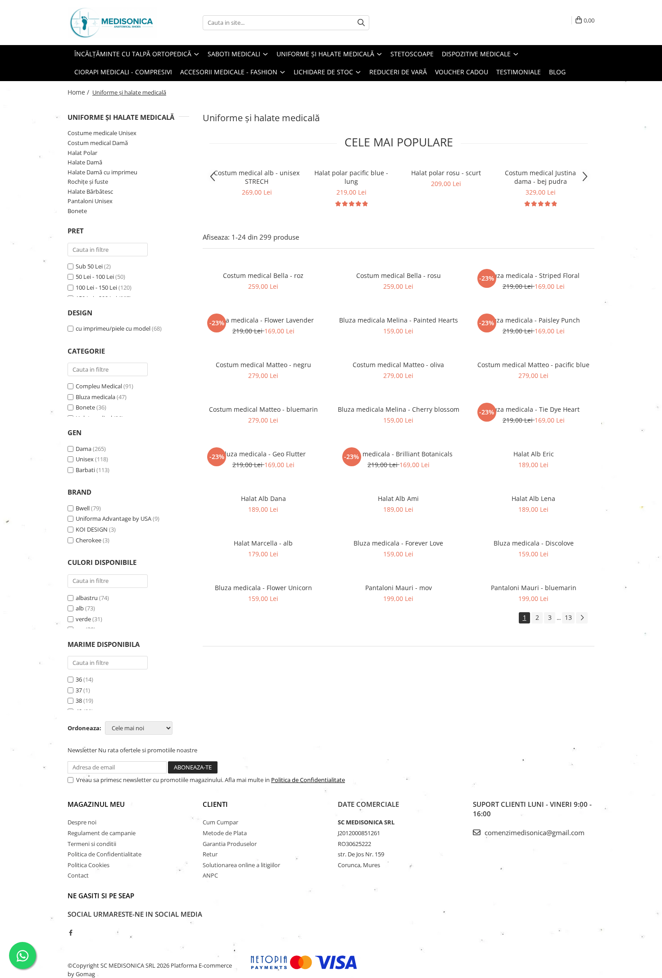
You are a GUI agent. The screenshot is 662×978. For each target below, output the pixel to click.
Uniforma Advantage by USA (113, 518)
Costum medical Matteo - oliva (398, 364)
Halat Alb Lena (533, 498)
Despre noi (82, 822)
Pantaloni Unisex (90, 201)
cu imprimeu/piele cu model (113, 328)
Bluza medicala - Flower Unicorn (263, 587)
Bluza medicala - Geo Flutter (263, 454)
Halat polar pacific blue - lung (351, 177)
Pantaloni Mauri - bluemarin (533, 587)
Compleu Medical (99, 386)
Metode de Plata (225, 833)
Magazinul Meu (96, 804)
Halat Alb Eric (533, 454)
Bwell (83, 508)
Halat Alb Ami (398, 498)
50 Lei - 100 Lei (95, 277)
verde (83, 619)
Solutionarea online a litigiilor (241, 865)
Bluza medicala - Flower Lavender (263, 320)
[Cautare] (361, 22)
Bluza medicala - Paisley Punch (533, 320)
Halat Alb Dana (263, 498)
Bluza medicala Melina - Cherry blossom (398, 409)
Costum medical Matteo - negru (263, 364)
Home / (79, 92)
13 (568, 617)
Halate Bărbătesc (90, 191)
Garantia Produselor (230, 844)
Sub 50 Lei (89, 266)
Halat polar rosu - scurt (446, 172)
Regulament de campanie (102, 833)
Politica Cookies (88, 865)
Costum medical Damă (98, 143)
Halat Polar (82, 153)
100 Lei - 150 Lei (96, 287)
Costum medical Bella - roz (263, 275)
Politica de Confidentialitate (308, 780)
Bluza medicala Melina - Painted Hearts (398, 320)
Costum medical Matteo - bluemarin (263, 409)
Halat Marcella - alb (263, 543)
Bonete (77, 211)
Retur (210, 854)
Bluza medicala (95, 397)
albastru (87, 598)
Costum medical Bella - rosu (398, 275)
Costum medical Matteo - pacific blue (533, 364)
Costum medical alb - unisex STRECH (256, 177)
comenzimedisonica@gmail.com (534, 832)
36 (79, 679)
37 (79, 690)
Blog (557, 72)
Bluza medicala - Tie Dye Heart (533, 409)
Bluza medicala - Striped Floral (533, 275)
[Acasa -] (113, 22)
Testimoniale (518, 72)
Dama (83, 449)
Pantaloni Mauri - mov (398, 587)
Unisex (85, 459)
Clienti (215, 804)
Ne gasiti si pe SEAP (101, 895)
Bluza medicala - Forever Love (398, 543)
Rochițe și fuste (88, 181)
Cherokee (88, 540)
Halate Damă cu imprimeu (102, 172)
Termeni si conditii (92, 844)
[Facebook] (70, 932)
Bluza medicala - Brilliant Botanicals (398, 454)
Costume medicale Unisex (102, 133)
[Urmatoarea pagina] (582, 617)
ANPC (210, 875)
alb (80, 608)
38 (79, 700)
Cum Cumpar (220, 822)
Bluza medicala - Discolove (534, 543)
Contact (78, 875)
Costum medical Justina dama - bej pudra (540, 177)
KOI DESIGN (92, 529)
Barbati (85, 470)
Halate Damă (85, 162)
